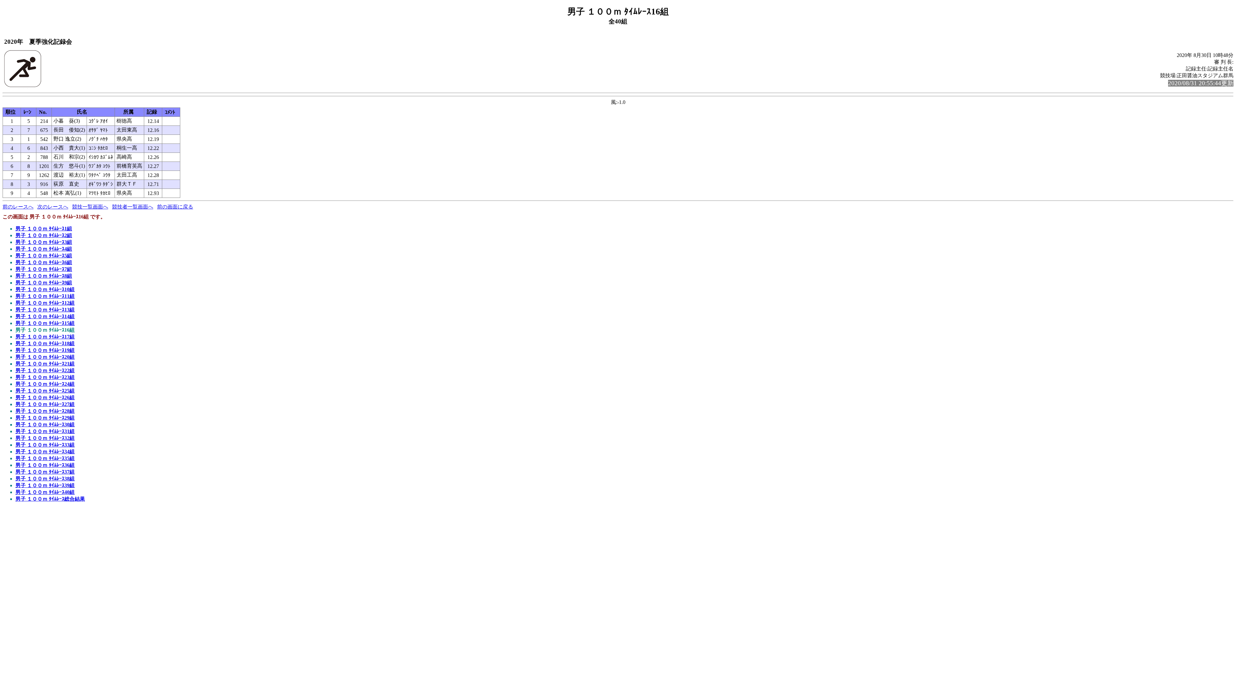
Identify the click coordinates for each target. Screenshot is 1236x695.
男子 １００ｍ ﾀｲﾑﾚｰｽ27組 (45, 404)
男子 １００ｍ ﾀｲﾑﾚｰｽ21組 (45, 363)
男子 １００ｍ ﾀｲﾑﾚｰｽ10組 (45, 289)
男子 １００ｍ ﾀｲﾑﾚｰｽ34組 (45, 451)
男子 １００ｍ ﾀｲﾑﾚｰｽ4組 (43, 249)
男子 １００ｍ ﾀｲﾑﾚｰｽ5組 (43, 255)
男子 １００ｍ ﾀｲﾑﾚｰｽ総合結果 (50, 499)
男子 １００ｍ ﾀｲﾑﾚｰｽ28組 (45, 411)
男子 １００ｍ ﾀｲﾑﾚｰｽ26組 (45, 397)
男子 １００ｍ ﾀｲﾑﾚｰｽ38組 (45, 478)
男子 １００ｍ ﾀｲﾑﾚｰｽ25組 (45, 391)
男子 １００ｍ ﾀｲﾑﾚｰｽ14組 (45, 316)
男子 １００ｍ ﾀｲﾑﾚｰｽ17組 (45, 336)
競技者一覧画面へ (132, 206)
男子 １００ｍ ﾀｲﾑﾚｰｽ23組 (45, 377)
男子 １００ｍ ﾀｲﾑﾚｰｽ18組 (45, 343)
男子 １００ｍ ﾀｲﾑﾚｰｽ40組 (45, 492)
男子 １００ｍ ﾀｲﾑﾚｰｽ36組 (45, 465)
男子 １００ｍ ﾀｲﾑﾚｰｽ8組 (43, 276)
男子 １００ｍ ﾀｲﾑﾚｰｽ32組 (45, 438)
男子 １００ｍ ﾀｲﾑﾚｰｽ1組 (43, 228)
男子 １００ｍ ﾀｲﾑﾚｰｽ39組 (45, 485)
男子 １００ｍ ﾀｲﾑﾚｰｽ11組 (45, 296)
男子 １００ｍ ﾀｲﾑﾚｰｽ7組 (43, 269)
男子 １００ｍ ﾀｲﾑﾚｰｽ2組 (43, 235)
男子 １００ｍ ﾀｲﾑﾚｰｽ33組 (45, 445)
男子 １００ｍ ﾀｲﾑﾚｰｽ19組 (45, 350)
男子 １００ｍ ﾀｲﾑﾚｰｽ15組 (45, 323)
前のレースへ (18, 206)
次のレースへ (52, 206)
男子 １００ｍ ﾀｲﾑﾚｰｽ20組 (45, 357)
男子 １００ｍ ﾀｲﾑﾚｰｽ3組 (43, 242)
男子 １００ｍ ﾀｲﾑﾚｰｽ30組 (45, 424)
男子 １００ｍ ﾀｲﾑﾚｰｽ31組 (45, 431)
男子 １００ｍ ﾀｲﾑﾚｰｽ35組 (45, 458)
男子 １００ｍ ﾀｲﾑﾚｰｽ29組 (45, 418)
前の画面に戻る (175, 206)
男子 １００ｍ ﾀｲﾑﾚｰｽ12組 (45, 303)
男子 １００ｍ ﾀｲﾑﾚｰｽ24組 (45, 384)
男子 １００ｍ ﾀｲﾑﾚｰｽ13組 (45, 309)
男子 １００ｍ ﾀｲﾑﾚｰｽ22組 (45, 370)
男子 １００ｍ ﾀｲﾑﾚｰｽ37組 (45, 472)
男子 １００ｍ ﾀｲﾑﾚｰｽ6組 (43, 262)
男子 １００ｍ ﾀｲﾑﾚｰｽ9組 (43, 282)
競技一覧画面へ (90, 206)
